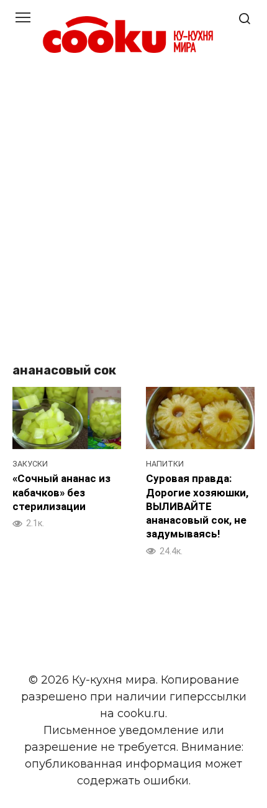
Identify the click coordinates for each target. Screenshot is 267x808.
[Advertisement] (133, 211)
